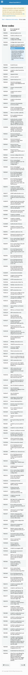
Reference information (12, 19)
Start (3, 19)
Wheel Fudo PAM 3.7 (15, 2)
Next (22, 665)
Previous (6, 665)
